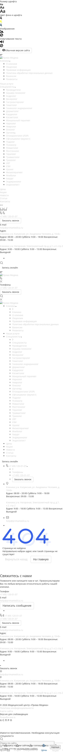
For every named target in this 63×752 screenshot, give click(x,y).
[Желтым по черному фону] (1, 22)
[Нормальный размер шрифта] (2, 7)
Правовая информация (18, 69)
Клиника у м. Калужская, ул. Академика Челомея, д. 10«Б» (30, 233)
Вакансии (11, 76)
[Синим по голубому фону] (1, 25)
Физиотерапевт (14, 172)
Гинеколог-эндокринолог (19, 108)
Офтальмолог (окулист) (18, 138)
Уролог (9, 169)
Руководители (13, 89)
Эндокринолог (13, 181)
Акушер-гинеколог (15, 92)
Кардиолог (11, 114)
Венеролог (11, 99)
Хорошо (55, 747)
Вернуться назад (16, 559)
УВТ (8, 163)
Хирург (9, 178)
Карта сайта (6, 711)
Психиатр (11, 144)
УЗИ (8, 166)
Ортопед (10, 132)
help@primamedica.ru (11, 227)
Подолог (10, 141)
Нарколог (11, 123)
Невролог (11, 126)
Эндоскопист (13, 184)
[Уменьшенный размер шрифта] (1, 4)
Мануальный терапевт (18, 120)
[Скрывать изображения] (1, 35)
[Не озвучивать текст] (1, 46)
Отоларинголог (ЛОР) (17, 135)
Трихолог (11, 160)
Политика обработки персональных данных (29, 73)
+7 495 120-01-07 (8, 216)
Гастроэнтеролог (15, 102)
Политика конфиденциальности (17, 708)
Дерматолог (12, 111)
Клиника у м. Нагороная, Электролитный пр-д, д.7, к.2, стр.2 (31, 246)
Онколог (10, 129)
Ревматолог (12, 147)
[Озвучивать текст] (2, 42)
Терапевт (11, 154)
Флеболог (11, 175)
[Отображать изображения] (2, 31)
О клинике (11, 63)
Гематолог (11, 105)
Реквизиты (11, 79)
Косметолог (12, 117)
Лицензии (11, 66)
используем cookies (27, 748)
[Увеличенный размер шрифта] (2, 12)
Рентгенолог (12, 151)
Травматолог (13, 157)
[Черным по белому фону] (1, 18)
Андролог (11, 95)
